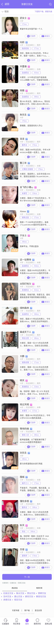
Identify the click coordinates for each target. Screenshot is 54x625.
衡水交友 (20, 593)
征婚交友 (13, 583)
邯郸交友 (42, 593)
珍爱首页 (5, 583)
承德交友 (7, 600)
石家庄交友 (8, 593)
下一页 (27, 577)
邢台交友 (31, 593)
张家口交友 (21, 583)
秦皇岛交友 (41, 596)
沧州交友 (7, 596)
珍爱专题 (15, 610)
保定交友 (18, 600)
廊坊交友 (29, 596)
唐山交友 (18, 596)
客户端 (27, 610)
